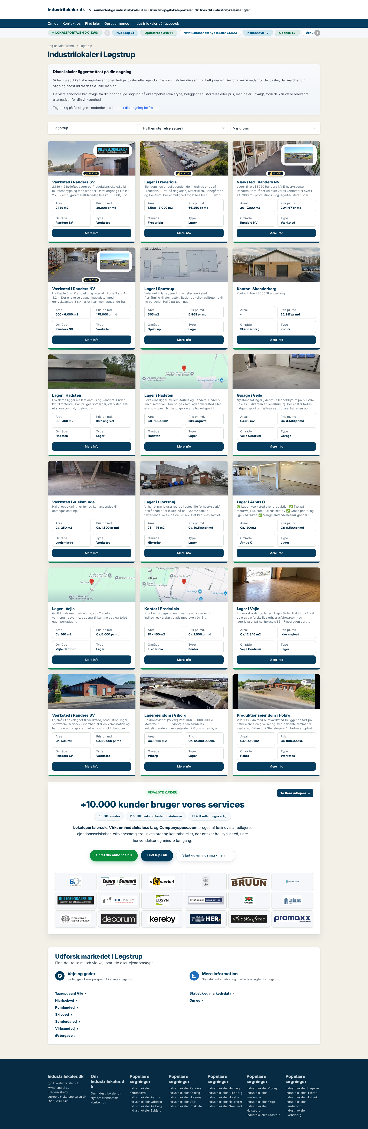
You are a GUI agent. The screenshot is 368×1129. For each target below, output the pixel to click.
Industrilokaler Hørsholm (225, 1097)
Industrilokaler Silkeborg (225, 1092)
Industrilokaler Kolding (184, 1092)
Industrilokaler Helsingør (225, 1101)
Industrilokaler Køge (261, 1101)
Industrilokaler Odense (146, 1101)
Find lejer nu (157, 855)
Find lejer (92, 23)
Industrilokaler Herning (224, 1088)
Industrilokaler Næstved (225, 1106)
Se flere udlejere (295, 793)
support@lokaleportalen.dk (67, 1096)
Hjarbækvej (64, 1000)
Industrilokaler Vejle (182, 1101)
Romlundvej (65, 1007)
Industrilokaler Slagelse (302, 1088)
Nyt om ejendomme (105, 1098)
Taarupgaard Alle (69, 993)
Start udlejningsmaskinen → (205, 855)
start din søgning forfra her (138, 108)
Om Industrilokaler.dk (106, 1093)
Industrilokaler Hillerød (302, 1092)
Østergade (64, 1035)
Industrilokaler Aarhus (145, 1097)
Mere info (92, 233)
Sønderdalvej (66, 1021)
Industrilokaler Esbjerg (146, 1110)
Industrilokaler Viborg (262, 1088)
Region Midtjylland (61, 46)
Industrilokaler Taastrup (263, 1115)
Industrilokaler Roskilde (185, 1106)
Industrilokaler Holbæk (302, 1097)
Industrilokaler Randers (185, 1088)
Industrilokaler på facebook (156, 23)
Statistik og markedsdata (210, 993)
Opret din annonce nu (114, 855)
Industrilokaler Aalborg (146, 1106)
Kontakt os (72, 23)
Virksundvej (65, 1028)
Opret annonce (116, 23)
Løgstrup (85, 46)
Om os (53, 23)
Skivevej (62, 1014)
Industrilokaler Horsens (185, 1097)
